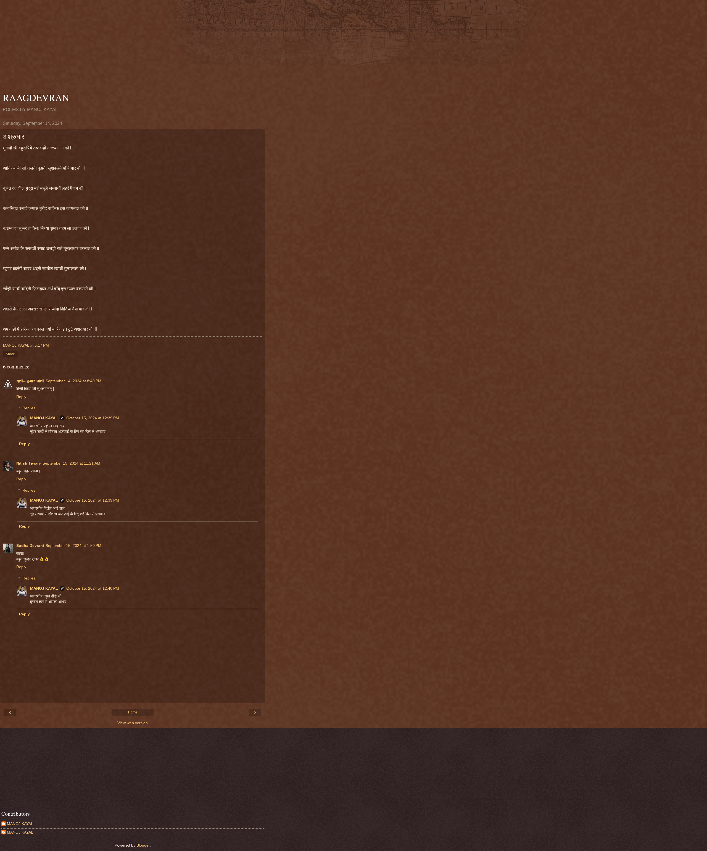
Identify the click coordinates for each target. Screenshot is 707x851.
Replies (28, 408)
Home (132, 712)
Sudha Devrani (30, 545)
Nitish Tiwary (28, 463)
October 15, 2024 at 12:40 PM (92, 588)
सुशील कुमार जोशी (30, 381)
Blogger (143, 845)
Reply (21, 396)
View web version (132, 723)
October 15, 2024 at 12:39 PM (92, 418)
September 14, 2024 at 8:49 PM (73, 381)
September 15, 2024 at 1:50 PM (73, 545)
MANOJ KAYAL (44, 418)
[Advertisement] (132, 47)
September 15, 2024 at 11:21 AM (71, 463)
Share (10, 354)
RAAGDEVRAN (36, 97)
